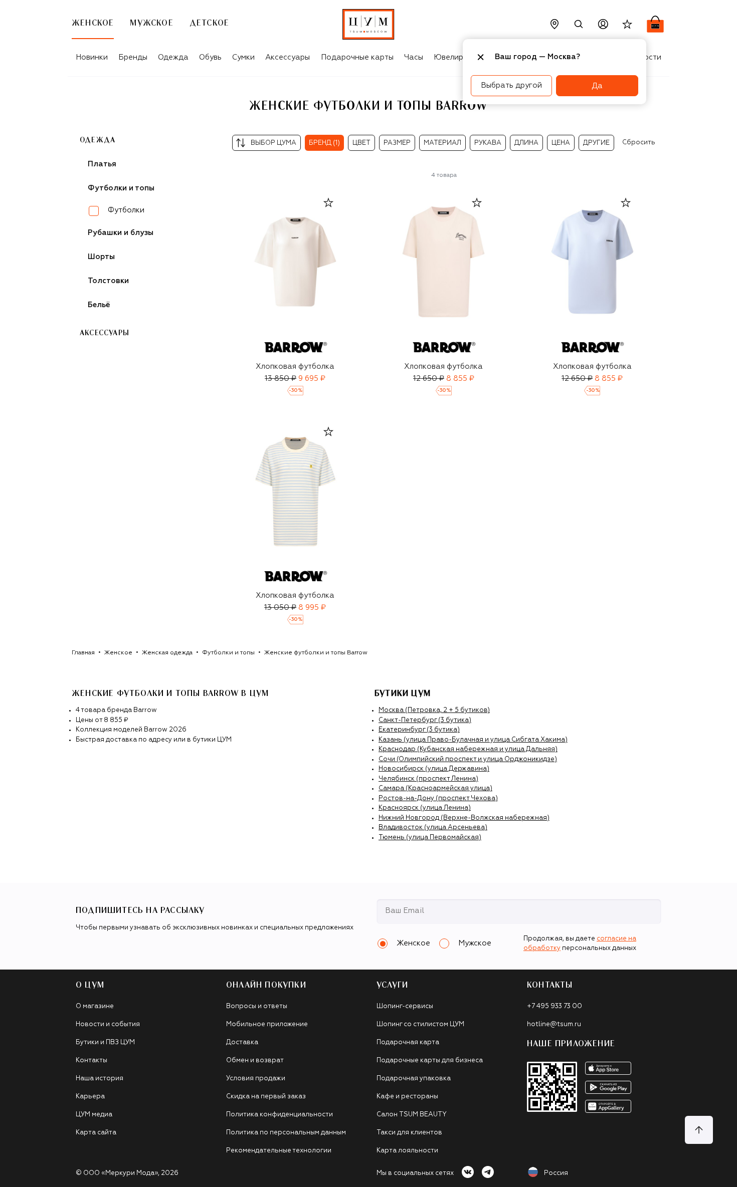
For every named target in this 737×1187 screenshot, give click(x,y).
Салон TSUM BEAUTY (412, 1114)
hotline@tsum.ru (554, 1024)
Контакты (91, 1060)
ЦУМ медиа (94, 1114)
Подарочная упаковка (414, 1078)
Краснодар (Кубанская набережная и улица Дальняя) (468, 749)
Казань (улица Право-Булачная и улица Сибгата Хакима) (473, 740)
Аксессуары (287, 57)
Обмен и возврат (255, 1060)
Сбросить (638, 142)
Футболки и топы (228, 653)
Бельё (99, 305)
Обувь (210, 57)
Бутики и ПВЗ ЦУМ (105, 1042)
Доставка (242, 1042)
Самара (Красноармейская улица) (435, 788)
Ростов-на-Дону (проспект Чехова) (438, 798)
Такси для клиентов (409, 1132)
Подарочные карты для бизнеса (430, 1060)
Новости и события (108, 1024)
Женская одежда (167, 653)
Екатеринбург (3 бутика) (419, 730)
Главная (83, 653)
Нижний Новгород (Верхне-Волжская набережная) (464, 818)
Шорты (101, 257)
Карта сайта (96, 1132)
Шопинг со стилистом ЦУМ (420, 1024)
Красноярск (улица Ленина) (425, 808)
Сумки (243, 57)
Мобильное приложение (267, 1024)
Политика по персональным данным (286, 1132)
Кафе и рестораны (407, 1096)
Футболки (126, 210)
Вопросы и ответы (256, 1006)
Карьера (90, 1096)
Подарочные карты (357, 57)
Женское (118, 653)
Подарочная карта (408, 1042)
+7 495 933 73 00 (554, 1006)
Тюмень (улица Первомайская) (430, 837)
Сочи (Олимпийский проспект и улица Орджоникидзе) (468, 759)
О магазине (95, 1006)
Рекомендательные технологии (278, 1150)
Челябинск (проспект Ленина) (428, 779)
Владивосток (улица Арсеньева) (433, 827)
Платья (102, 164)
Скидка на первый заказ (266, 1096)
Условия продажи (255, 1078)
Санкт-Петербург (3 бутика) (425, 720)
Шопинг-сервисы (405, 1006)
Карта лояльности (407, 1150)
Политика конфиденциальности (279, 1114)
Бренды (132, 57)
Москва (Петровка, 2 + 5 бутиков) (434, 710)
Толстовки (108, 281)
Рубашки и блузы (120, 232)
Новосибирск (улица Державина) (434, 769)
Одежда (173, 57)
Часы (413, 57)
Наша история (99, 1078)
